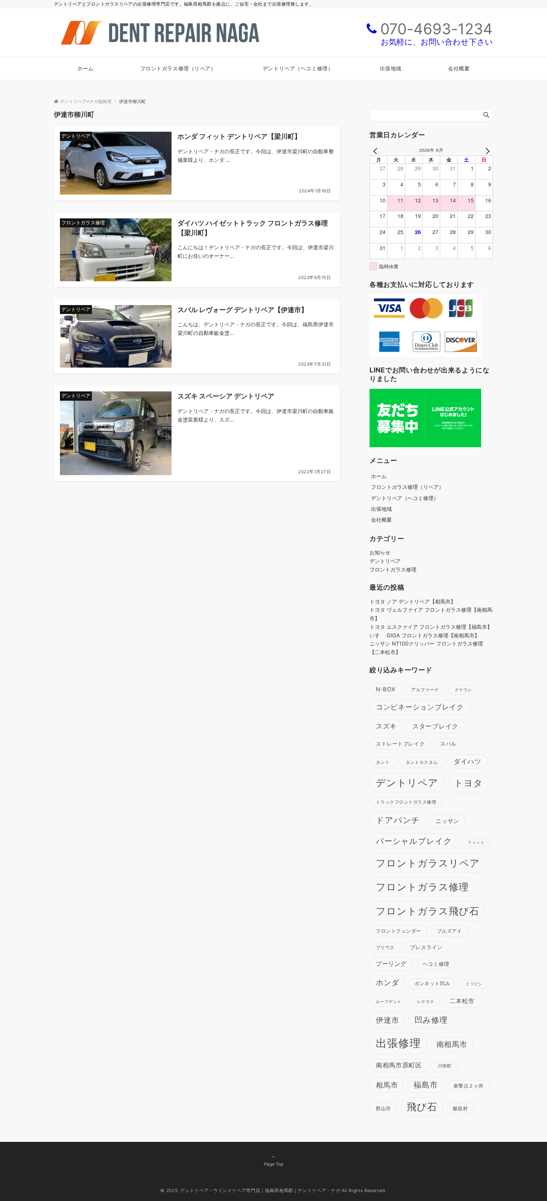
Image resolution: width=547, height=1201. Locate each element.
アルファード (425, 689)
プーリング (391, 963)
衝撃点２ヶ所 (469, 1086)
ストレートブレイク (400, 743)
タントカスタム (422, 762)
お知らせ (380, 552)
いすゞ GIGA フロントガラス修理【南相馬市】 (425, 635)
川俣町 (444, 1066)
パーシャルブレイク (414, 841)
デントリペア (385, 561)
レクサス (425, 1001)
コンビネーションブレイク (420, 707)
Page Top (273, 1164)
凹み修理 (431, 1020)
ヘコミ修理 (436, 964)
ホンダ (387, 982)
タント (383, 762)
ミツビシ (474, 983)
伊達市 (387, 1020)
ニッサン (447, 820)
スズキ (386, 726)
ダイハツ (468, 761)
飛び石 (422, 1106)
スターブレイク (435, 726)
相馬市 (387, 1084)
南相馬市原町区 (399, 1065)
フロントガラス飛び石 (427, 911)
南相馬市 (451, 1044)
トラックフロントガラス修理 (406, 802)
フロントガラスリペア (428, 863)
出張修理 (398, 1043)
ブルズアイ (449, 931)
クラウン (463, 690)
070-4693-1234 (436, 29)
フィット (475, 842)
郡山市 (383, 1108)
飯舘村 (460, 1108)
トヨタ (468, 783)
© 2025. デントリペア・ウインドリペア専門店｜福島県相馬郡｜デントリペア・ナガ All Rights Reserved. (273, 1190)
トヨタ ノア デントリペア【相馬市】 (413, 601)
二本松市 (462, 1001)
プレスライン (426, 947)
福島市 (425, 1084)
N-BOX (386, 689)
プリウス (385, 947)
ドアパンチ (398, 820)
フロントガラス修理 (393, 569)
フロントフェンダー (398, 931)
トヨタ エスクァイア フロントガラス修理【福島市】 (431, 627)
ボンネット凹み (432, 983)
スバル (448, 743)
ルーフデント (389, 1001)
